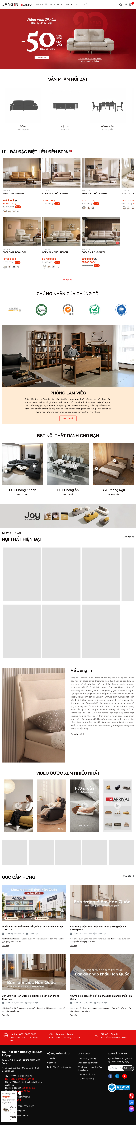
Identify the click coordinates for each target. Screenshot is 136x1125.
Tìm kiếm (51, 1058)
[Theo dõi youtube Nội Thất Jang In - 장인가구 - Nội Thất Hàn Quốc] (124, 1076)
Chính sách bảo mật (86, 1074)
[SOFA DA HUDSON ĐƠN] (22, 231)
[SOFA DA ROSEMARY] (22, 173)
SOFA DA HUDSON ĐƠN (15, 252)
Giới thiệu (51, 1062)
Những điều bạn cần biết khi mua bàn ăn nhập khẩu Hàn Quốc (101, 997)
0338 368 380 (28, 1088)
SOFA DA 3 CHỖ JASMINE (55, 193)
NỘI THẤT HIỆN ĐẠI (21, 536)
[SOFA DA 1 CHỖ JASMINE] (101, 173)
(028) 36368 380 (26, 1106)
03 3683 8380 (23, 1091)
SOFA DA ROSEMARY (13, 193)
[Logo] (14, 309)
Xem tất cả (66, 279)
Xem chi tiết (68, 418)
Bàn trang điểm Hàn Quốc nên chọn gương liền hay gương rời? (98, 928)
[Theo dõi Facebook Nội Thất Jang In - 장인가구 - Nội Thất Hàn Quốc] (110, 1076)
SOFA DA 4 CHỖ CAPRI (93, 252)
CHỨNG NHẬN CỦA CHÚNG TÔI (68, 293)
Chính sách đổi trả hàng (88, 1062)
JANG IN (25, 1115)
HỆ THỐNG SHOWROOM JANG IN (20, 1079)
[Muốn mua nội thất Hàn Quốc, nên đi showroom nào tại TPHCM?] (34, 903)
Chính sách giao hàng (87, 1058)
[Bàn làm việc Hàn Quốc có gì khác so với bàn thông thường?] (34, 972)
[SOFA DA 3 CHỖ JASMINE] (61, 173)
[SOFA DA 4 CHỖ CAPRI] (101, 231)
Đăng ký (128, 1068)
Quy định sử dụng (86, 1078)
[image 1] (68, 515)
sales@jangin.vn (18, 1110)
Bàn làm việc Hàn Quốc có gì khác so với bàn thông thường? (30, 997)
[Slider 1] (68, 38)
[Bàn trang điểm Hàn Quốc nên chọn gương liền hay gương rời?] (102, 903)
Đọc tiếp (5, 945)
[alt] (121, 309)
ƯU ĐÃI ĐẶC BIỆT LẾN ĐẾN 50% (35, 151)
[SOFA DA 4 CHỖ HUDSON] (61, 231)
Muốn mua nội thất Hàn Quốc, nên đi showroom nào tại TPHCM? (32, 928)
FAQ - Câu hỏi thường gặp (59, 1067)
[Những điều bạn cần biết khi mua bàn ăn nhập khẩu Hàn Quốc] (102, 972)
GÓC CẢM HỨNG (18, 877)
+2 (18, 211)
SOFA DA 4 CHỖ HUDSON (55, 252)
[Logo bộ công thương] (119, 1087)
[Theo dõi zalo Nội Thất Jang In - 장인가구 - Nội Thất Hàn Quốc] (117, 1076)
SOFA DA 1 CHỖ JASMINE (94, 193)
